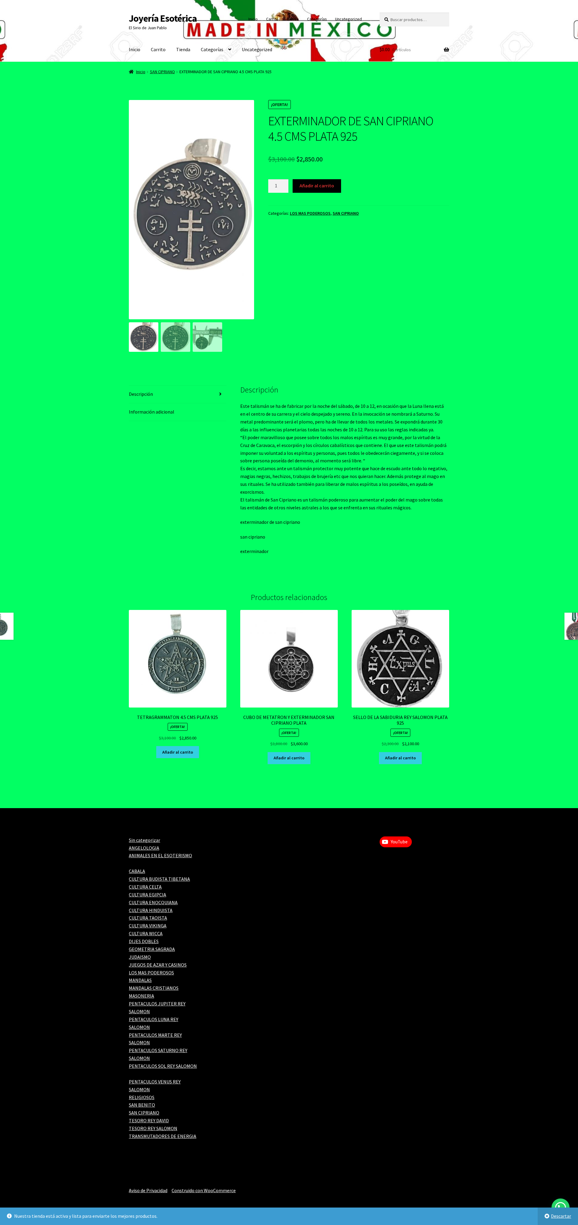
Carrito (272, 19)
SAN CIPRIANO (162, 71)
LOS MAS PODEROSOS (310, 213)
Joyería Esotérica (163, 18)
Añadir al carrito (317, 186)
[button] (245, 212)
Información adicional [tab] (151, 412)
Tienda (293, 19)
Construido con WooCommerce (204, 1190)
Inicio (253, 19)
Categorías (317, 19)
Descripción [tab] (141, 394)
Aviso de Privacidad (148, 1190)
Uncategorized (348, 19)
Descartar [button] (561, 1216)
